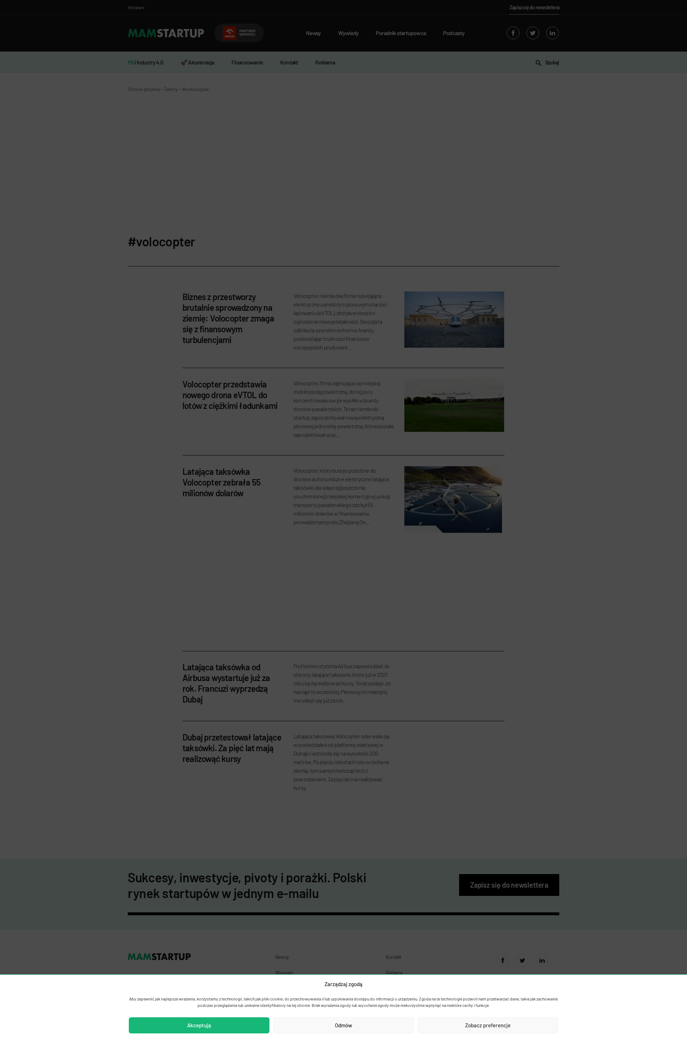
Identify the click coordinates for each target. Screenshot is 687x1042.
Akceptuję (199, 1025)
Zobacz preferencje (488, 1025)
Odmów (343, 1025)
